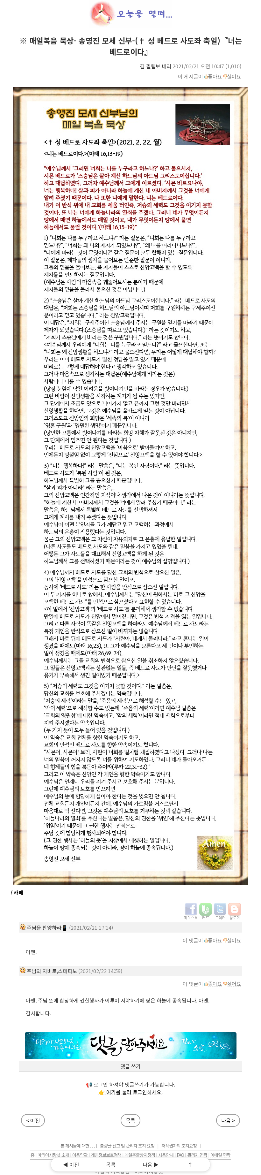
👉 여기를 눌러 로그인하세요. (131, 1092)
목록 (130, 1120)
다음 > (228, 1120)
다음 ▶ (151, 1164)
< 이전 (33, 1120)
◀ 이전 (71, 1164)
